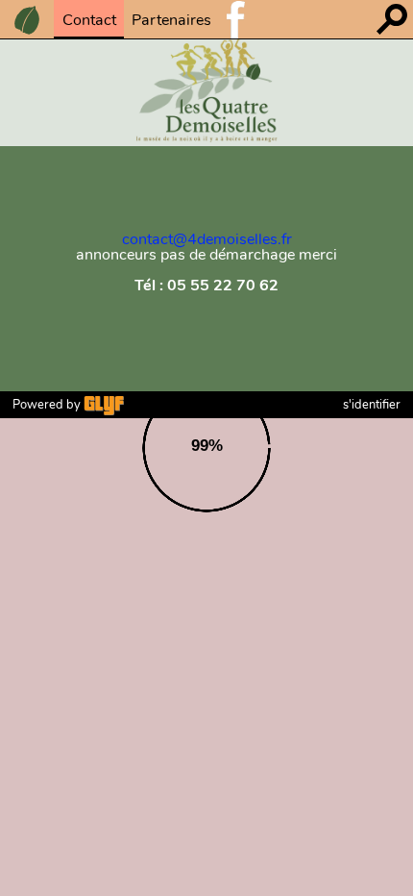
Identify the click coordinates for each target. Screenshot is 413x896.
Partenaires (171, 20)
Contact (89, 20)
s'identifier (372, 404)
